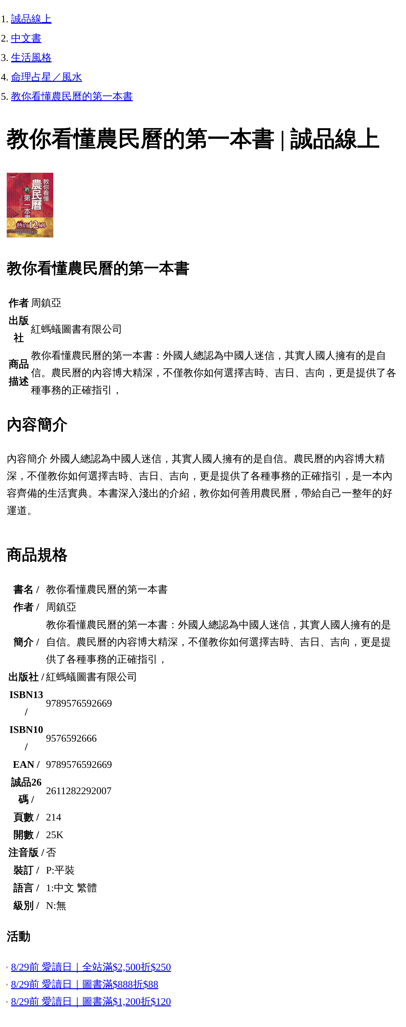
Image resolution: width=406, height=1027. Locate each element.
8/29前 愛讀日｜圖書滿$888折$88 (84, 984)
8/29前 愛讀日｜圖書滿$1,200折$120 (91, 1001)
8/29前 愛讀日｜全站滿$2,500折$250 (91, 967)
